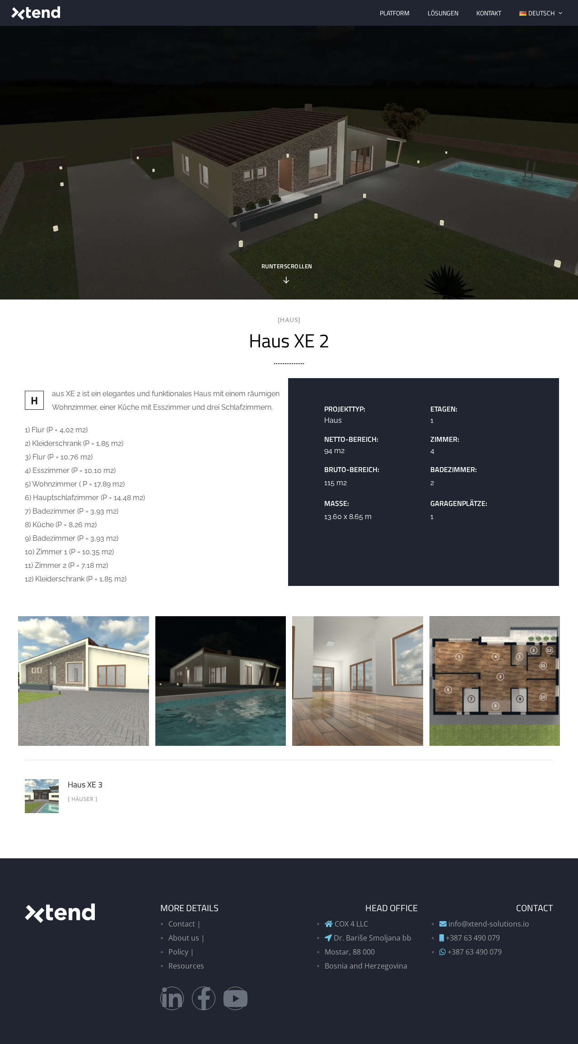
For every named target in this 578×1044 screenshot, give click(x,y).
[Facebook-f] (203, 998)
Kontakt (488, 13)
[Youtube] (235, 998)
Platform (395, 13)
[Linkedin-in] (172, 998)
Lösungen (443, 13)
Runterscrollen (286, 267)
